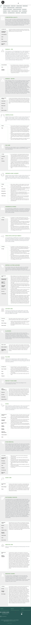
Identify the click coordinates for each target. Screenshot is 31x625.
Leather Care (24, 9)
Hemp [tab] (2, 527)
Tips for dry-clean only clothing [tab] (3, 286)
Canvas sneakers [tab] (4, 434)
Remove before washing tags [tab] (3, 279)
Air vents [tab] (2, 394)
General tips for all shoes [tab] (4, 415)
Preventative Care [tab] (3, 484)
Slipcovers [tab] (3, 392)
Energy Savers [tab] (3, 193)
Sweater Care (18, 12)
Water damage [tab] (3, 323)
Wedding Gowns (23, 12)
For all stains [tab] (3, 455)
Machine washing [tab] (2, 429)
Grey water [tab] (3, 103)
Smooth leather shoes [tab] (4, 423)
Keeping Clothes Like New (17, 9)
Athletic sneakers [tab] (2, 426)
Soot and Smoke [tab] (4, 64)
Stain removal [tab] (3, 325)
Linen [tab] (2, 537)
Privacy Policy (10, 623)
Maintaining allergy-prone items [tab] (3, 350)
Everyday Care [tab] (3, 29)
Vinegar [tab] (2, 184)
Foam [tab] (2, 371)
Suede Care (5, 12)
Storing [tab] (2, 588)
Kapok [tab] (2, 373)
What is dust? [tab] (3, 344)
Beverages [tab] (3, 460)
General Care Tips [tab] (3, 276)
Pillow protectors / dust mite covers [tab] (4, 389)
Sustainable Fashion (11, 12)
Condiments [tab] (3, 463)
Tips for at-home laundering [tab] (3, 282)
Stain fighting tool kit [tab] (3, 458)
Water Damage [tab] (3, 486)
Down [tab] (2, 36)
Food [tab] (2, 465)
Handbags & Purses (19, 7)
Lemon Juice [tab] (3, 188)
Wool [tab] (2, 39)
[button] (18, 3)
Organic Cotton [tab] (3, 530)
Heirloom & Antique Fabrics (7, 9)
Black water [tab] (3, 105)
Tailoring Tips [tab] (3, 293)
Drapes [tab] (2, 125)
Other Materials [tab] (4, 41)
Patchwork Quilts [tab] (3, 44)
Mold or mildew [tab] (3, 110)
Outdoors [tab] (3, 467)
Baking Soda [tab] (3, 191)
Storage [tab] (2, 154)
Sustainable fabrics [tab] (3, 523)
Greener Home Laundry (10, 7)
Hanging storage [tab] (2, 591)
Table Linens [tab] (3, 195)
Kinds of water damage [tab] (3, 98)
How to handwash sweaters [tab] (3, 556)
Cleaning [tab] (2, 161)
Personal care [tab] (3, 470)
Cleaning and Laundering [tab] (3, 32)
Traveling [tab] (3, 156)
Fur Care (4, 7)
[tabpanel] (19, 30)
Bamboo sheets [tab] (3, 399)
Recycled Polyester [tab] (3, 533)
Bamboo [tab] (2, 525)
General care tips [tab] (3, 553)
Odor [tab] (2, 67)
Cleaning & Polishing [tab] (3, 420)
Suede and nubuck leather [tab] (3, 432)
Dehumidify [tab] (3, 396)
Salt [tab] (2, 186)
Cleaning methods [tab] (2, 70)
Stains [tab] (2, 489)
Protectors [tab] (3, 318)
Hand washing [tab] (3, 417)
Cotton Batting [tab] (3, 34)
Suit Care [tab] (2, 291)
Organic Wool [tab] (3, 535)
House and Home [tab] (3, 473)
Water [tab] (2, 158)
